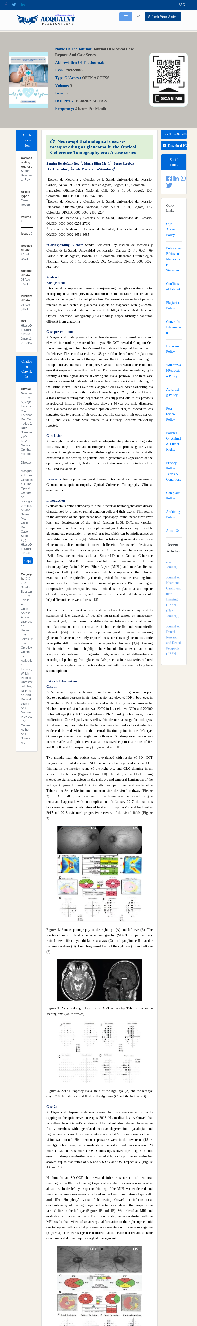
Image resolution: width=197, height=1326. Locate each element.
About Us (172, 531)
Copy (27, 561)
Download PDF (177, 145)
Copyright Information (173, 327)
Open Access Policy (170, 229)
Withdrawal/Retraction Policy (173, 370)
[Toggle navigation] (125, 16)
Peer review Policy (170, 414)
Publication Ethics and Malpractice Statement (174, 259)
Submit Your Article (163, 17)
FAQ (182, 4)
